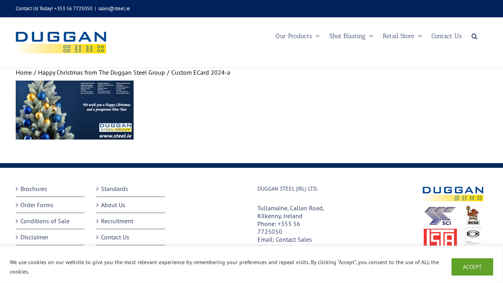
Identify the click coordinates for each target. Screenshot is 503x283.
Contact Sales (294, 239)
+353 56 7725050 (278, 227)
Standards (114, 189)
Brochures (33, 189)
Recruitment (117, 221)
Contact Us (115, 237)
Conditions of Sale (45, 221)
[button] (474, 36)
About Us (113, 205)
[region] (251, 264)
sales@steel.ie (114, 8)
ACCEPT (472, 266)
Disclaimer (34, 237)
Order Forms (36, 205)
